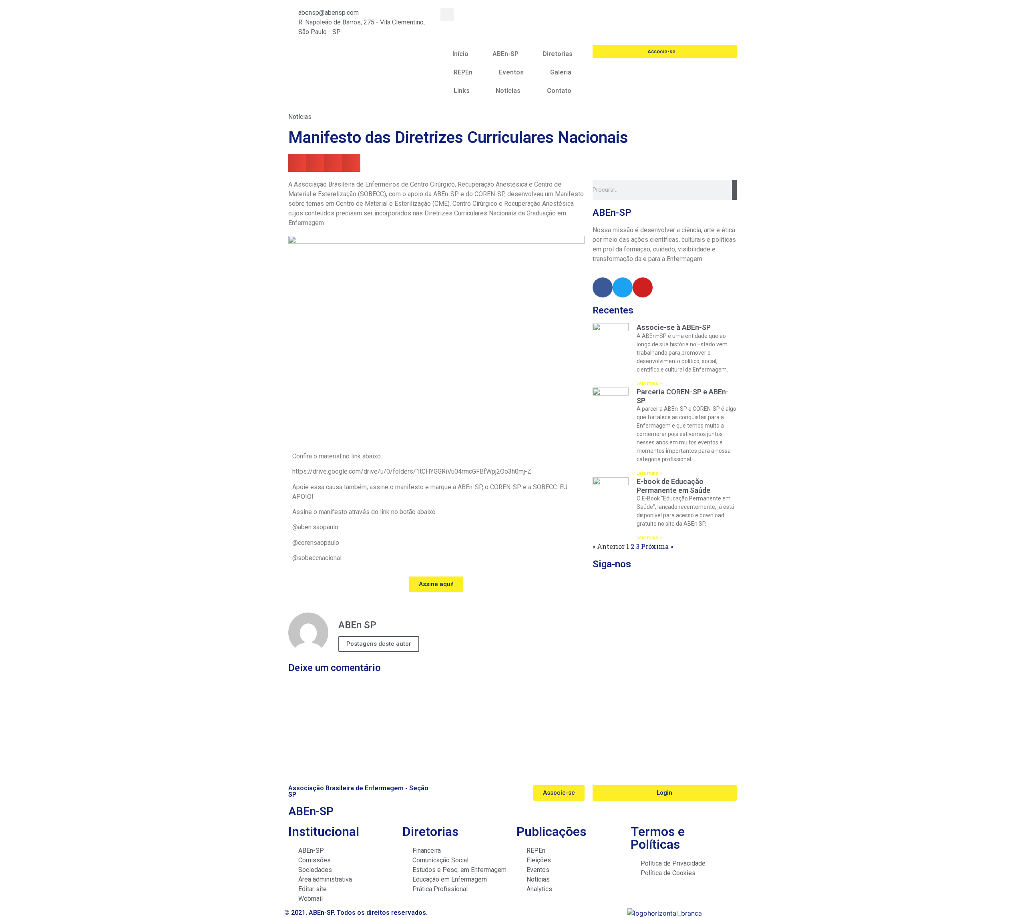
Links (462, 90)
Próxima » (657, 546)
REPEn (463, 72)
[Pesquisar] (734, 190)
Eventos (511, 72)
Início (460, 54)
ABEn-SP (505, 54)
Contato (559, 90)
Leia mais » (649, 383)
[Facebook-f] (603, 287)
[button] (447, 14)
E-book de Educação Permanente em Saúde (673, 485)
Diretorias (558, 54)
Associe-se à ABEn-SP (674, 327)
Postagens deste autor (378, 643)
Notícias (508, 90)
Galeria (560, 72)
